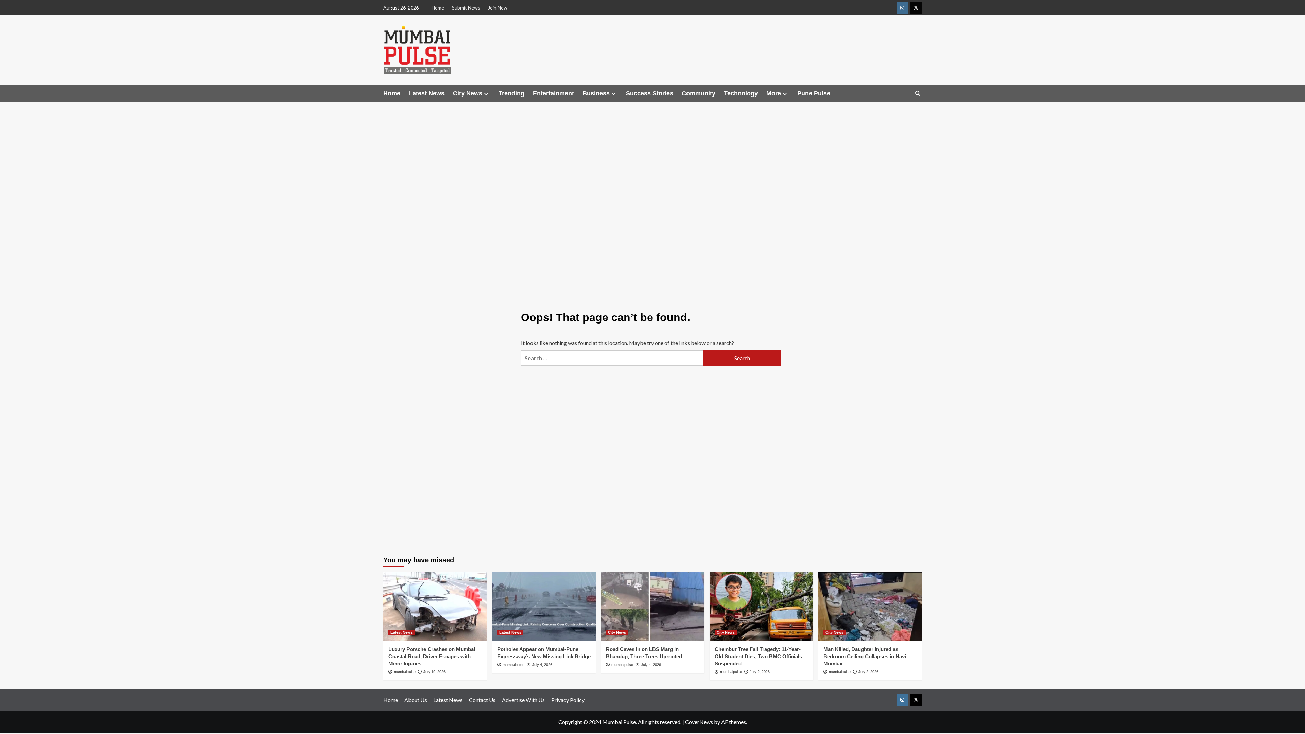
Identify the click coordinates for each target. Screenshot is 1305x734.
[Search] (918, 94)
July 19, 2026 (434, 672)
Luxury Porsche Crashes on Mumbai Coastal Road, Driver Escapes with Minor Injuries (431, 656)
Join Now (497, 8)
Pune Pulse (813, 93)
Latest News (427, 93)
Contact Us (482, 700)
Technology (741, 93)
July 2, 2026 (760, 672)
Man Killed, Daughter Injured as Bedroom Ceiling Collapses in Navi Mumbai (864, 656)
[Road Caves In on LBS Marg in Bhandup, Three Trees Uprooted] (652, 606)
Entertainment (553, 93)
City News (467, 93)
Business (596, 93)
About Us (415, 700)
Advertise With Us (523, 700)
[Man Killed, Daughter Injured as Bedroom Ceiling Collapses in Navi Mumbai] (870, 606)
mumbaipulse (405, 672)
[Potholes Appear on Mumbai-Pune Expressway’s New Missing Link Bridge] (544, 606)
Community (698, 93)
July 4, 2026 (542, 665)
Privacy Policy (568, 700)
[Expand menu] (486, 94)
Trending (511, 93)
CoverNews (699, 722)
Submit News (466, 8)
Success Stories (649, 93)
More (773, 93)
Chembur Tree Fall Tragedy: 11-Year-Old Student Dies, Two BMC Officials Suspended (758, 656)
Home (438, 8)
